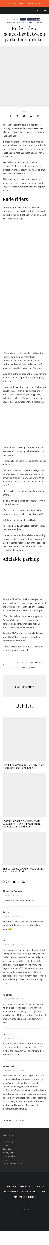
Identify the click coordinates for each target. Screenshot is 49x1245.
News (23, 19)
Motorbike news (34, 19)
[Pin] (24, 116)
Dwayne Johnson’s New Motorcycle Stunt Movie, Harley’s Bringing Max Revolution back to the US (22, 824)
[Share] (10, 116)
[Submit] (31, 116)
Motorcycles (19, 667)
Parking (33, 667)
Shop (5, 1160)
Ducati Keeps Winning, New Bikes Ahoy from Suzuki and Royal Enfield (23, 766)
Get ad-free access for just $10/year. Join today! (24, 3)
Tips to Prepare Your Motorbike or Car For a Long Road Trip (23, 870)
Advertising (8, 1142)
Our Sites (7, 1149)
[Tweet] (17, 116)
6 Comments (27, 22)
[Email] (38, 116)
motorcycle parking (31, 662)
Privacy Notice (9, 1153)
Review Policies (9, 1156)
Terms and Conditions (12, 1163)
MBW (16, 662)
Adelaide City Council (16, 525)
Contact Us (7, 1145)
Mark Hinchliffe (12, 19)
